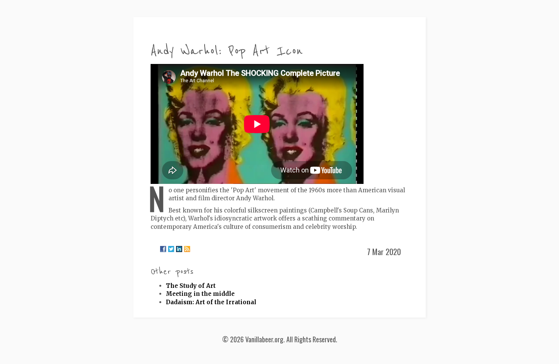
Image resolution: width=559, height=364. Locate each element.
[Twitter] (171, 249)
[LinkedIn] (179, 249)
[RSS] (187, 249)
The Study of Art (191, 285)
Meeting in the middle (200, 293)
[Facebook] (163, 249)
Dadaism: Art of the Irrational (211, 302)
